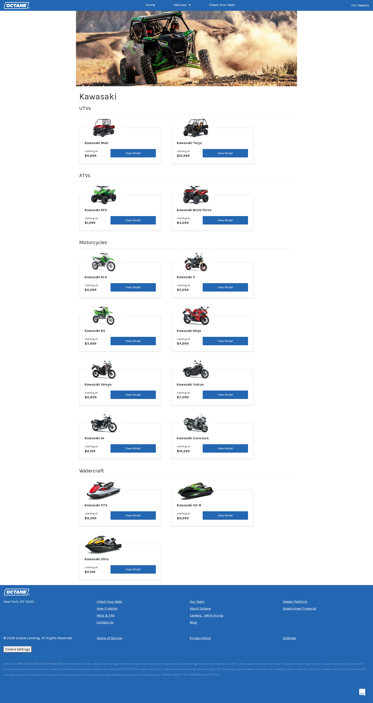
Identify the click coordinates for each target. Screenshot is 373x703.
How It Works (107, 608)
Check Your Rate (221, 5)
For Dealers (360, 5)
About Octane (200, 608)
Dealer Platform (295, 601)
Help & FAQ (106, 615)
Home (150, 5)
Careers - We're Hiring (206, 615)
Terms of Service (109, 638)
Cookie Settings (17, 649)
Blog (193, 622)
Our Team (197, 601)
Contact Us (105, 622)
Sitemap (289, 638)
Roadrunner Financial (299, 608)
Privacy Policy (200, 638)
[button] (182, 5)
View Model (133, 153)
